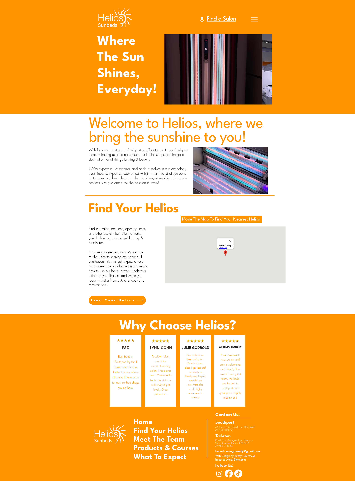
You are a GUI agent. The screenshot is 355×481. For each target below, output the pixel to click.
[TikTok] (238, 473)
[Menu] (254, 19)
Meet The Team (143, 439)
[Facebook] (229, 473)
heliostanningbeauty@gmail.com (237, 451)
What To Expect (143, 457)
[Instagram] (219, 473)
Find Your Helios (143, 431)
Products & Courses (143, 448)
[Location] (202, 19)
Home (143, 422)
